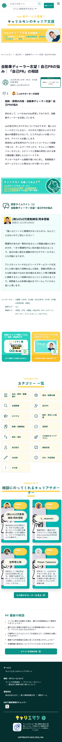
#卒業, (54, 299)
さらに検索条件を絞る (23, 8)
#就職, (18, 299)
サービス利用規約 (12, 682)
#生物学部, (20, 303)
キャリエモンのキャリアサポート (19, 671)
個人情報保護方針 (28, 695)
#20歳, (31, 299)
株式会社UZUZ (11, 695)
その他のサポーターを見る (29, 595)
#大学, (47, 299)
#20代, (24, 299)
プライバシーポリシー (32, 682)
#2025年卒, (39, 299)
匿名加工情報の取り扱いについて (22, 684)
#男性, (28, 303)
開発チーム (42, 695)
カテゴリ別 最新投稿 (29, 651)
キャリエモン (6, 54)
